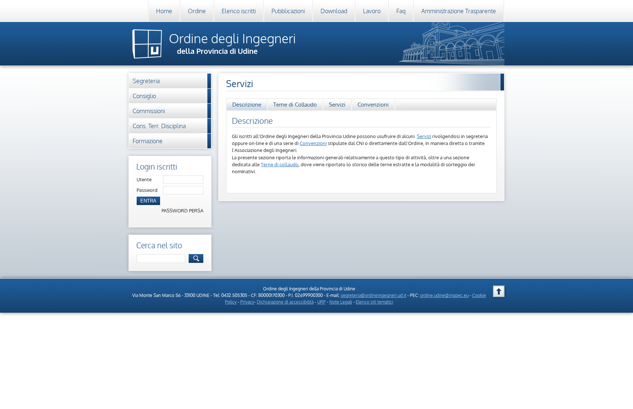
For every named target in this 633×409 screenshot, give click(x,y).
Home (164, 11)
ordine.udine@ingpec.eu (444, 295)
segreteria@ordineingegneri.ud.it (373, 295)
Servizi (337, 104)
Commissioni (149, 111)
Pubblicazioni (288, 11)
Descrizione (246, 104)
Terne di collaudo (280, 164)
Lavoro (372, 11)
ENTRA (148, 201)
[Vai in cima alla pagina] (498, 291)
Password (147, 190)
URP (321, 302)
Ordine (197, 11)
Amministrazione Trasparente (458, 11)
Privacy (247, 302)
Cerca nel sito (159, 245)
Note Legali (340, 302)
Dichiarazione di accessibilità (285, 302)
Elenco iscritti (239, 11)
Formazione (148, 141)
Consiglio (144, 96)
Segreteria (146, 81)
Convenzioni (373, 104)
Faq (401, 11)
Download (334, 11)
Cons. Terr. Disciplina (159, 126)
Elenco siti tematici (374, 302)
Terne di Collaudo (295, 104)
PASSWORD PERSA (182, 210)
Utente (144, 179)
